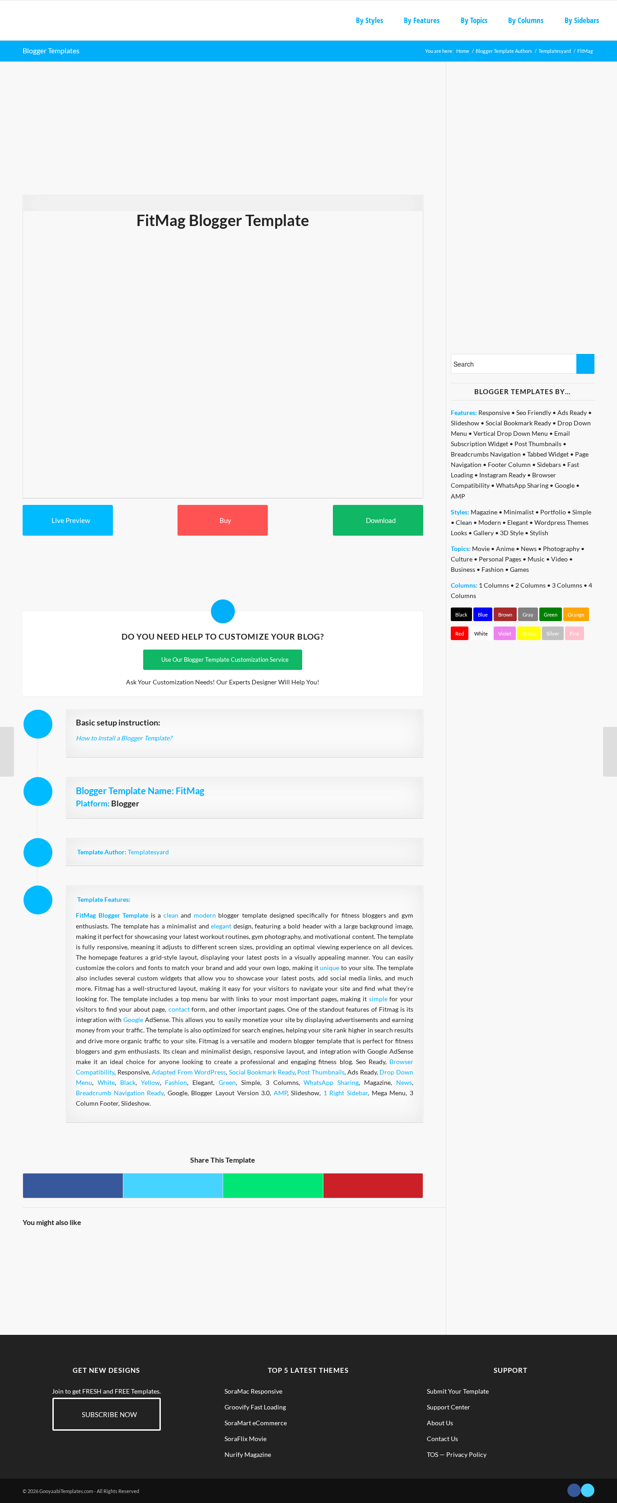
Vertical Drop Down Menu (510, 433)
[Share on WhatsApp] (273, 1185)
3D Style (512, 533)
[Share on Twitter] (173, 1185)
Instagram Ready (502, 475)
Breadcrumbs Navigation (486, 454)
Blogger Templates (51, 50)
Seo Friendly (533, 412)
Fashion (176, 1082)
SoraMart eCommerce (255, 1423)
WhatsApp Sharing (331, 1082)
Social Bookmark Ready (261, 1072)
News (404, 1082)
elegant (221, 926)
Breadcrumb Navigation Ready (120, 1093)
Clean (464, 522)
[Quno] (7, 752)
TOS (432, 1454)
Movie (481, 548)
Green (227, 1082)
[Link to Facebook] (574, 1490)
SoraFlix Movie (245, 1438)
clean (171, 915)
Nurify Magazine (247, 1454)
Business (463, 569)
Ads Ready (572, 412)
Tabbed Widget (548, 454)
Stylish (539, 533)
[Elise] (147, 1259)
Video (559, 559)
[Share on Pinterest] (373, 1185)
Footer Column (509, 464)
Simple (581, 512)
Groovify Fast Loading (255, 1407)
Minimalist (519, 512)
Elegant (517, 522)
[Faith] (347, 1259)
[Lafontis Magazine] (97, 1259)
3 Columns (567, 585)
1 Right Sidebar (345, 1093)
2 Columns (530, 585)
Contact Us (442, 1438)
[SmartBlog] (247, 1259)
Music (536, 559)
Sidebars (549, 464)
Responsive (494, 412)
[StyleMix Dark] (197, 1259)
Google (133, 1019)
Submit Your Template (458, 1391)
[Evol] (610, 752)
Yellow (150, 1082)
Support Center (448, 1407)
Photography (561, 548)
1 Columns (494, 585)
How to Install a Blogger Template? (124, 738)
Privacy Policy (466, 1454)
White (106, 1082)
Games (519, 569)
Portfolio (553, 512)
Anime (505, 548)
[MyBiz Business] (297, 1259)
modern (205, 915)
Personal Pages (500, 559)
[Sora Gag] (47, 1259)
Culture (461, 559)
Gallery (483, 533)
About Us (440, 1423)
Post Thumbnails (321, 1072)
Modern (489, 522)
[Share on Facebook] (73, 1185)
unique (329, 967)
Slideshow (465, 423)
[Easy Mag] (397, 1259)
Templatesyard (148, 852)
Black (128, 1082)
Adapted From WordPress (189, 1072)
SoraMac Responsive (253, 1391)
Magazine (484, 512)
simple (378, 999)
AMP (280, 1093)
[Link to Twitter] (587, 1490)
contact (179, 1009)
